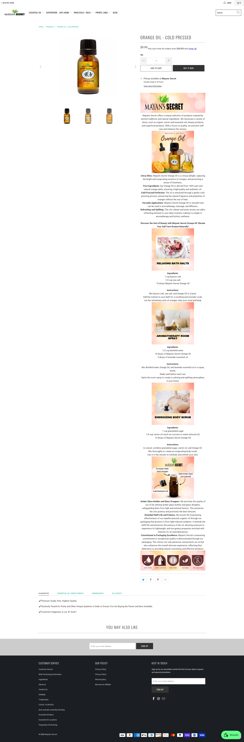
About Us (42, 684)
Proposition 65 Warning (48, 725)
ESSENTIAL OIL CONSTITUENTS (70, 593)
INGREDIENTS (98, 593)
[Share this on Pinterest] (158, 580)
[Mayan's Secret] (14, 12)
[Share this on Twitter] (143, 580)
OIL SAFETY (117, 593)
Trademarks (43, 700)
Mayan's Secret (51, 734)
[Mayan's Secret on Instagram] (159, 699)
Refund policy (100, 679)
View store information (153, 86)
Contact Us (43, 689)
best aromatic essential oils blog (52, 710)
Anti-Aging (64, 12)
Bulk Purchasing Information (50, 674)
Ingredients (43, 679)
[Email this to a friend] (165, 580)
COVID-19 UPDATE (46, 705)
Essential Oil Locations (48, 720)
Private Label (102, 12)
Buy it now (189, 68)
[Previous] (41, 66)
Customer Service (46, 669)
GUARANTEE (44, 593)
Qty (141, 55)
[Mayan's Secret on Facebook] (154, 699)
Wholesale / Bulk (82, 12)
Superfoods (51, 12)
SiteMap (42, 694)
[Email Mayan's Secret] (163, 699)
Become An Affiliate (103, 684)
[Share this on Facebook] (151, 580)
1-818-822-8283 (7, 3)
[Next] (135, 66)
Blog (115, 12)
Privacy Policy (100, 669)
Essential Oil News (46, 715)
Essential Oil (35, 12)
